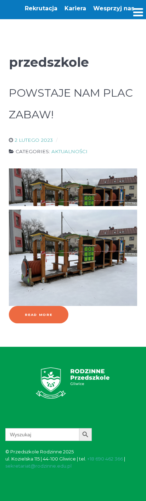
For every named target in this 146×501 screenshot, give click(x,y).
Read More (38, 315)
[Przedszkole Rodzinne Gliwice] (72, 382)
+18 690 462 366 (105, 459)
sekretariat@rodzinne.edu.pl (38, 466)
